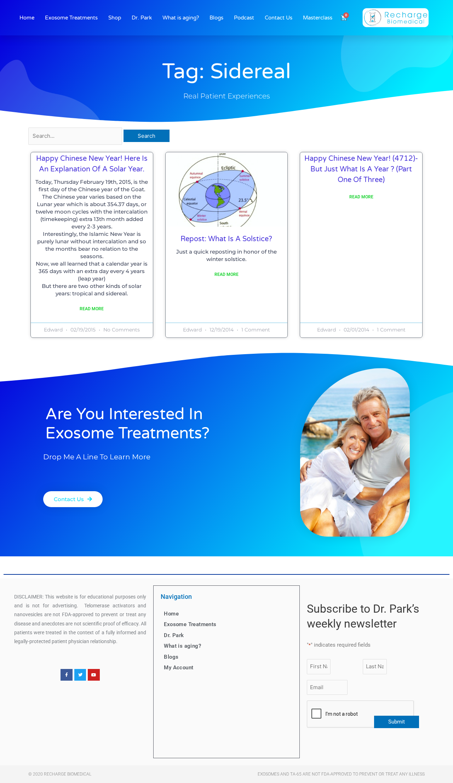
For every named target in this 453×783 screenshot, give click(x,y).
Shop (114, 18)
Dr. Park (142, 18)
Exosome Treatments (71, 18)
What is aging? (180, 18)
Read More (92, 308)
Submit (396, 722)
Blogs (216, 18)
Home (26, 18)
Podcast (244, 18)
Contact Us (278, 18)
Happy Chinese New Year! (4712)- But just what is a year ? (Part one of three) (361, 169)
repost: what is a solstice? (226, 239)
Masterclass (317, 18)
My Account (178, 667)
